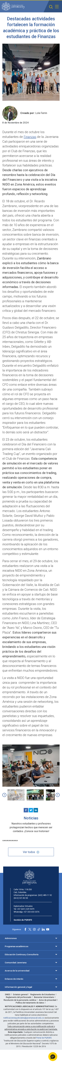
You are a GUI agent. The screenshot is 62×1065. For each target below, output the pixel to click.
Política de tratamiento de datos (30, 1003)
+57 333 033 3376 (31, 912)
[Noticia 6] (16, 840)
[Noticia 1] (3, 840)
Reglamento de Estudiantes (42, 994)
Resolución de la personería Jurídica (20, 1000)
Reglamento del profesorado (18, 997)
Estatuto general (20, 994)
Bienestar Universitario (44, 997)
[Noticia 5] (14, 840)
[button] (51, 7)
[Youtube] (47, 929)
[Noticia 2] (6, 840)
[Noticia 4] (11, 840)
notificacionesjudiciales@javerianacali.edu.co (23, 1018)
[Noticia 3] (8, 840)
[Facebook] (26, 810)
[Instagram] (34, 929)
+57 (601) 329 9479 (25, 909)
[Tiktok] (38, 929)
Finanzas (30, 137)
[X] (31, 810)
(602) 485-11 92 (45, 895)
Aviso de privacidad (47, 1000)
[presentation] (4, 795)
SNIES (7, 994)
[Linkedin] (36, 810)
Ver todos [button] (29, 852)
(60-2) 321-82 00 (21, 898)
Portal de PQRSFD (44, 1038)
